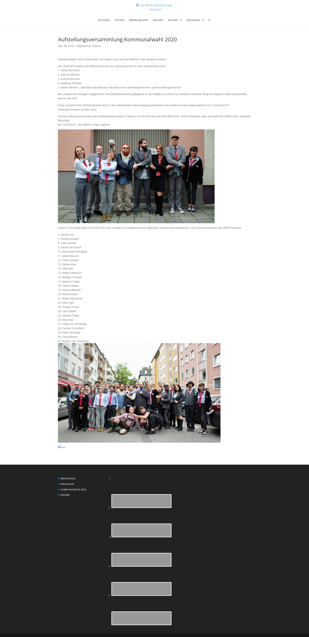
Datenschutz (67, 478)
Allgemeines (84, 46)
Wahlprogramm (138, 20)
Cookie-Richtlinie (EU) (73, 489)
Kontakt (173, 20)
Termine (119, 20)
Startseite (104, 20)
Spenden (158, 20)
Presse (96, 46)
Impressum (193, 20)
